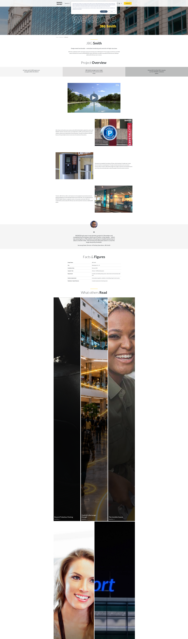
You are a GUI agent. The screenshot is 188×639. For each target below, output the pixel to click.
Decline (112, 11)
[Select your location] (117, 3)
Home (57, 37)
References (61, 37)
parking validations (60, 197)
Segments (67, 3)
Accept (104, 11)
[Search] (121, 3)
